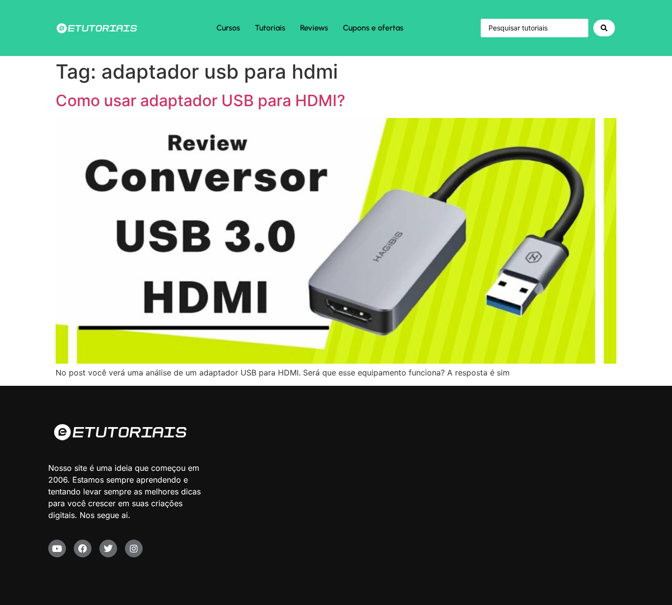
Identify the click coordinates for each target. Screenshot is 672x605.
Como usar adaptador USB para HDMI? (200, 100)
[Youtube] (57, 548)
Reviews (314, 27)
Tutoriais (270, 27)
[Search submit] (604, 28)
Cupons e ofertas (373, 27)
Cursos (228, 27)
